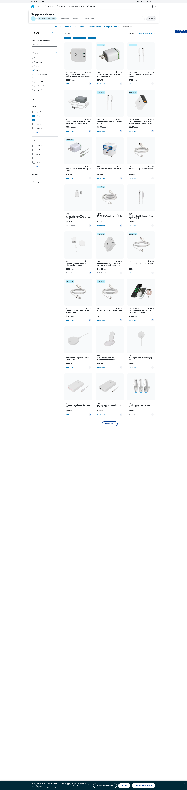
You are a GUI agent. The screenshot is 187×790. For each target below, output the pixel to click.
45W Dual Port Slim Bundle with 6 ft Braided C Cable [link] (78, 406)
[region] (78, 64)
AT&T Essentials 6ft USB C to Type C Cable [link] (141, 75)
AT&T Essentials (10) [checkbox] (42, 120)
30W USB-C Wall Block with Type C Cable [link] (78, 169)
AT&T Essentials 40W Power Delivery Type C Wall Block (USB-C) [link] (78, 75)
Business (41, 1)
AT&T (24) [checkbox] (39, 116)
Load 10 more (109, 424)
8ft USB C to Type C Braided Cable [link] (109, 216)
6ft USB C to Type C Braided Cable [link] (109, 310)
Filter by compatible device (41, 40)
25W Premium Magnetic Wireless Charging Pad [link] (77, 358)
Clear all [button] (55, 33)
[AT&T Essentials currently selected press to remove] (85, 38)
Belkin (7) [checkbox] (38, 124)
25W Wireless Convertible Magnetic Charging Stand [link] (106, 358)
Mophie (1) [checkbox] (39, 128)
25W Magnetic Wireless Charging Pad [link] (140, 358)
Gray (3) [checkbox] (38, 154)
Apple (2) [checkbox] (38, 112)
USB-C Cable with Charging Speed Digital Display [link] (141, 217)
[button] (132, 33)
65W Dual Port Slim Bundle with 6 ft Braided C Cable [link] (109, 406)
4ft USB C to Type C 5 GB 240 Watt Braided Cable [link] (78, 311)
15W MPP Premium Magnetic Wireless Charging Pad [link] (76, 264)
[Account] (154, 6)
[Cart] (148, 6)
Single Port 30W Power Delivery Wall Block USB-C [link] (108, 75)
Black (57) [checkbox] (39, 146)
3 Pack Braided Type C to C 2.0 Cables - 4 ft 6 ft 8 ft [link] (139, 406)
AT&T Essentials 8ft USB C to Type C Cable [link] (109, 122)
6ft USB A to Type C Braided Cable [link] (141, 169)
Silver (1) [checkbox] (38, 162)
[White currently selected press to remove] (94, 38)
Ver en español (151, 1)
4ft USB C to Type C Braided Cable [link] (141, 263)
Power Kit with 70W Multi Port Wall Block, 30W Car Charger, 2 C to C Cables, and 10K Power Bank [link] (78, 122)
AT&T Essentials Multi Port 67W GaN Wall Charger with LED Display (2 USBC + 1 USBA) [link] (141, 122)
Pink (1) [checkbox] (38, 158)
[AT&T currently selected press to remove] (70, 38)
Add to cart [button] (70, 84)
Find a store (141, 1)
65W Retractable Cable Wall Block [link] (109, 169)
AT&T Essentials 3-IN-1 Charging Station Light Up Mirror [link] (140, 311)
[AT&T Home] (35, 6)
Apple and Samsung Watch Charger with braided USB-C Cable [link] (78, 217)
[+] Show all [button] (36, 132)
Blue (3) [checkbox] (38, 150)
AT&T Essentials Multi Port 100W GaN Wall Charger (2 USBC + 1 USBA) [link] (108, 264)
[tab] (58, 26)
